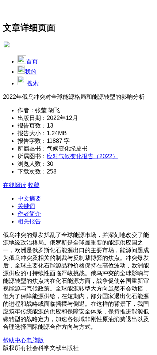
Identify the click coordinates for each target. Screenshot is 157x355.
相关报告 (29, 221)
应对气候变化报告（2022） (82, 156)
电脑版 (35, 340)
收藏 (33, 185)
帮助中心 (14, 340)
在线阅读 (14, 185)
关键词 (26, 206)
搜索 (33, 83)
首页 (32, 61)
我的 (31, 72)
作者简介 (29, 214)
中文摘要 (29, 198)
